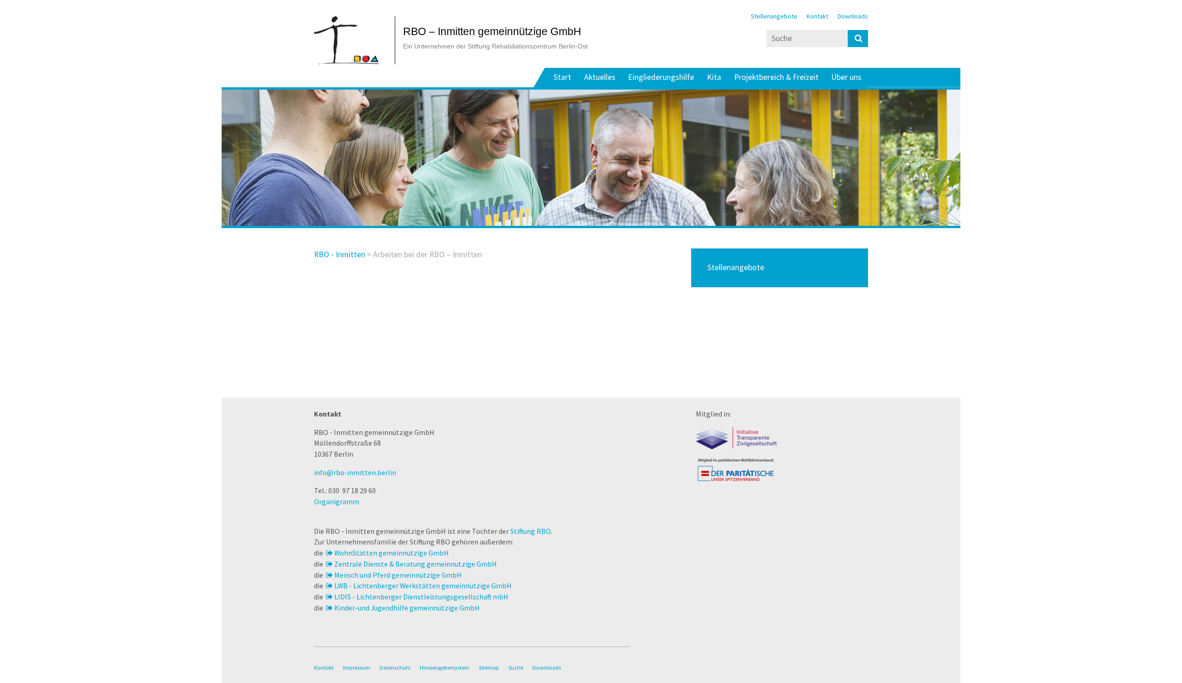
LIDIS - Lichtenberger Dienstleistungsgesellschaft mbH (421, 596)
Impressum (356, 667)
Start (562, 77)
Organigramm (336, 501)
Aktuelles (599, 77)
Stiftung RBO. (531, 531)
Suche (515, 667)
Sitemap (489, 667)
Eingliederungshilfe (661, 77)
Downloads (853, 16)
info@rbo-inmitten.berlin (355, 472)
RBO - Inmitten (339, 254)
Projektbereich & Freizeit (776, 77)
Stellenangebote (774, 16)
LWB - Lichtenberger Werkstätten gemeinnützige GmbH (423, 585)
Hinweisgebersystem (445, 667)
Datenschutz (395, 667)
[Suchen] (858, 38)
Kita (714, 77)
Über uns (846, 77)
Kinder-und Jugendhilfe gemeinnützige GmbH (407, 607)
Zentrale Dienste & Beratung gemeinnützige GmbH (415, 563)
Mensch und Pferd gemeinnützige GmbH (398, 575)
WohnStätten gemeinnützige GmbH (391, 552)
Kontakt (817, 16)
